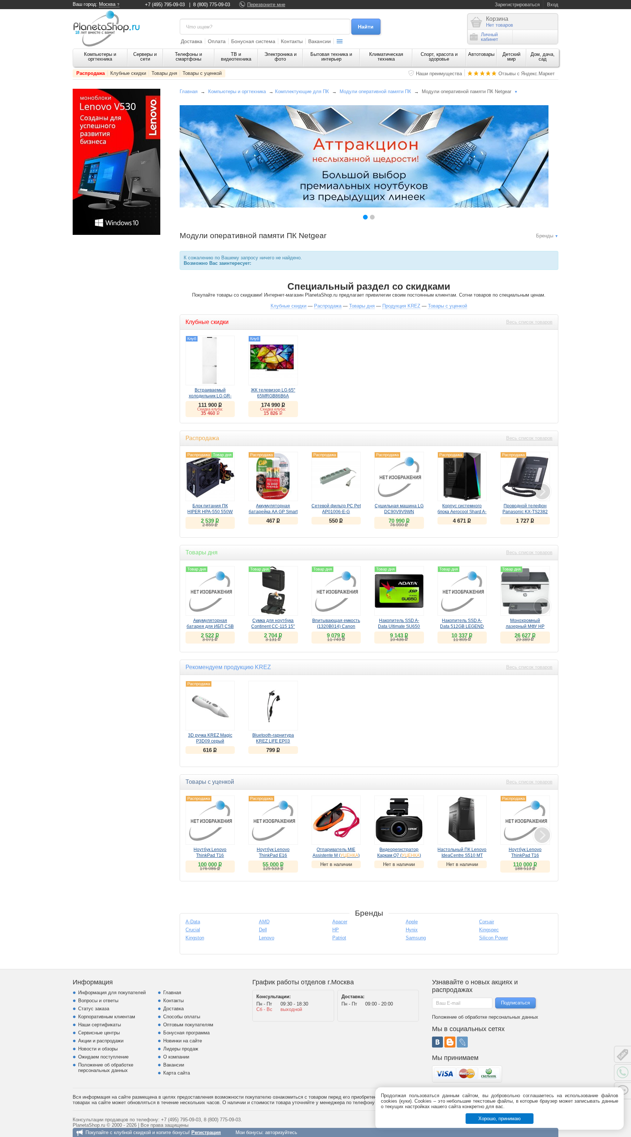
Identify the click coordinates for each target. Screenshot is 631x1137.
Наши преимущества (439, 73)
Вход (552, 4)
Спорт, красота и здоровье (439, 56)
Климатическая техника (386, 56)
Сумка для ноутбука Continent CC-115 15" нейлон (273, 626)
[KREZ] (364, 156)
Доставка (191, 41)
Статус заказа (93, 1008)
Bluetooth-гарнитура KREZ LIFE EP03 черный (273, 741)
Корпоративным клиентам (106, 1016)
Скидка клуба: (210, 409)
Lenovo (266, 937)
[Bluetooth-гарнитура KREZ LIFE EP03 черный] (273, 705)
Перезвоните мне (266, 4)
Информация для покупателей (112, 992)
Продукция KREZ (401, 306)
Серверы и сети (145, 56)
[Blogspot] (449, 1042)
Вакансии (319, 41)
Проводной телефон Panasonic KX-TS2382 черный (525, 511)
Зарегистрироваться (517, 4)
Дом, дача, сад (543, 56)
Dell (263, 929)
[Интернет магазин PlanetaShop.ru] (109, 28)
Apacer (339, 921)
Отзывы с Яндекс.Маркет (526, 73)
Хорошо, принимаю (499, 1118)
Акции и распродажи (100, 1040)
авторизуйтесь (281, 1132)
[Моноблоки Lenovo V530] (116, 233)
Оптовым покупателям (188, 1024)
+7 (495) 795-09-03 (165, 4)
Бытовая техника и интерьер (331, 56)
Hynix (412, 929)
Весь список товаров (529, 322)
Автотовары (481, 54)
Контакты (292, 41)
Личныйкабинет (489, 37)
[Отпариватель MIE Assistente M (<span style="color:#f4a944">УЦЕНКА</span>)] (336, 820)
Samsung (416, 937)
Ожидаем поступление (103, 1057)
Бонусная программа (186, 1032)
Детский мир (511, 56)
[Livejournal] (462, 1042)
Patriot (339, 937)
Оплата (217, 41)
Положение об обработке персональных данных (105, 1067)
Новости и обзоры (98, 1049)
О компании (176, 1057)
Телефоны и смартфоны (188, 56)
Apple (412, 921)
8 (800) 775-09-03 (211, 4)
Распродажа (90, 73)
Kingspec (489, 929)
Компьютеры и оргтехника (100, 56)
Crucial (193, 929)
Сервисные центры (99, 1032)
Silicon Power (493, 937)
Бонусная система (253, 41)
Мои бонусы (249, 1132)
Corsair (486, 921)
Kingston (195, 937)
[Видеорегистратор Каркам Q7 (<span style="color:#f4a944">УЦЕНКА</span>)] (399, 820)
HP (335, 929)
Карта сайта (176, 1073)
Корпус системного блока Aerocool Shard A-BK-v (461, 511)
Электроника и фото (280, 56)
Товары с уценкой (202, 73)
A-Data (193, 921)
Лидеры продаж (180, 1049)
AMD (264, 921)
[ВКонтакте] (437, 1042)
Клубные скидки (128, 73)
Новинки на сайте (182, 1040)
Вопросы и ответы (98, 1000)
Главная (189, 91)
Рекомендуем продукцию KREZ (228, 667)
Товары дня (164, 73)
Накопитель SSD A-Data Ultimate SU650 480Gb (399, 626)
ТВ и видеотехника (236, 56)
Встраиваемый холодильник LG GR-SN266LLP (210, 396)
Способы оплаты (181, 1016)
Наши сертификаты (99, 1024)
